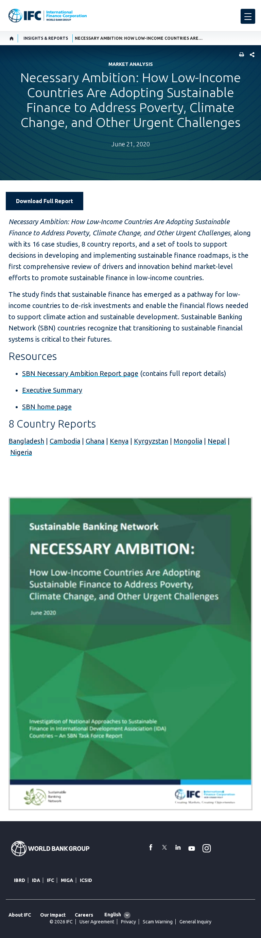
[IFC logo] (47, 15)
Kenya (119, 441)
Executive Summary (52, 390)
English (112, 914)
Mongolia (188, 441)
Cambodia (65, 441)
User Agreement (97, 921)
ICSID (86, 880)
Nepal (217, 441)
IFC (50, 880)
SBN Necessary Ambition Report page (80, 373)
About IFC (19, 915)
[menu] (248, 16)
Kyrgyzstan (151, 441)
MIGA (67, 880)
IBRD (19, 880)
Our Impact (53, 915)
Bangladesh (26, 441)
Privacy (128, 921)
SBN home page (47, 407)
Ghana (95, 441)
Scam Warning (158, 921)
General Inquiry (195, 921)
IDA (36, 880)
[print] (240, 55)
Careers (84, 915)
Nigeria (21, 452)
